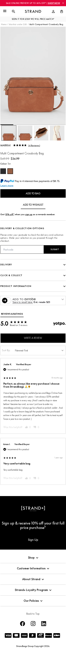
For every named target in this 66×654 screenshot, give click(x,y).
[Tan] (10, 171)
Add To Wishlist (33, 204)
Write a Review (33, 337)
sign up (28, 214)
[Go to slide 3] (32, 124)
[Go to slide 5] (59, 124)
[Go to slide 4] (46, 124)
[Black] (3, 171)
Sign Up (33, 539)
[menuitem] (53, 11)
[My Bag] (60, 11)
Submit (55, 249)
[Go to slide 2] (19, 124)
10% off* (9, 214)
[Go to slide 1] (6, 124)
